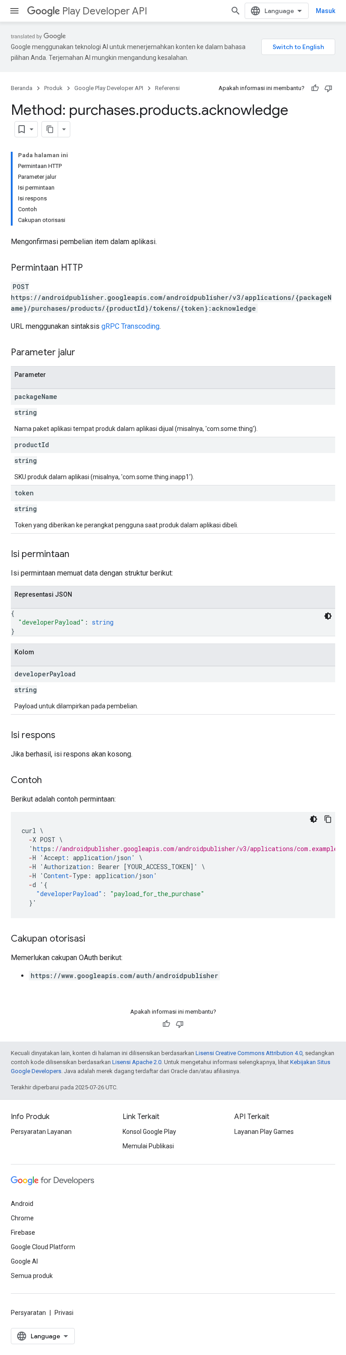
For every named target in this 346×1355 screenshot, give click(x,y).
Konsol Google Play (149, 1131)
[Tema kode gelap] (328, 616)
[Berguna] (315, 88)
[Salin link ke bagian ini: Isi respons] (64, 735)
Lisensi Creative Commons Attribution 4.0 (249, 1053)
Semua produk (32, 1275)
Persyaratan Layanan (41, 1131)
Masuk (325, 10)
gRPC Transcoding (130, 326)
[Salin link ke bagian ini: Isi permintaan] (78, 554)
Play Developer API (104, 11)
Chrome (22, 1218)
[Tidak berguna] (328, 88)
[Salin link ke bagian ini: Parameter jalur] (84, 353)
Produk (53, 88)
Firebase (23, 1232)
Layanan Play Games (264, 1131)
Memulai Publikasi (148, 1146)
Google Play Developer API (108, 88)
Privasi (64, 1312)
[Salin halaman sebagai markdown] (50, 129)
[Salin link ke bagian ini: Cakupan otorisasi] (94, 939)
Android (22, 1203)
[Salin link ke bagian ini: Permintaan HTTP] (92, 268)
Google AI (24, 1261)
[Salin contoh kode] (328, 819)
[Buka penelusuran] (235, 10)
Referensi (167, 88)
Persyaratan (28, 1312)
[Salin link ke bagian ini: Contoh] (51, 780)
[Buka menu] (14, 11)
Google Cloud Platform (43, 1247)
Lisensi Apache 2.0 (136, 1062)
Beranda (21, 88)
